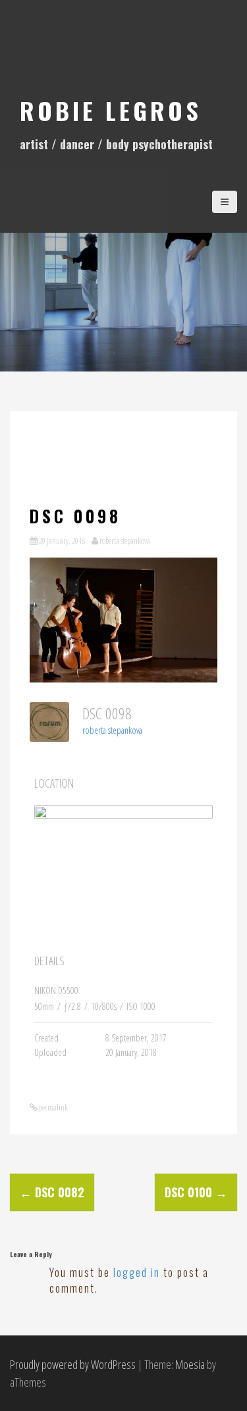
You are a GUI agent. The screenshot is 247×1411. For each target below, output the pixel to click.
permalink (53, 1107)
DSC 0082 (52, 1192)
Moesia (190, 1364)
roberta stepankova (124, 540)
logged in (136, 1272)
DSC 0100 (196, 1192)
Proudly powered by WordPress (73, 1364)
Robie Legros (111, 110)
